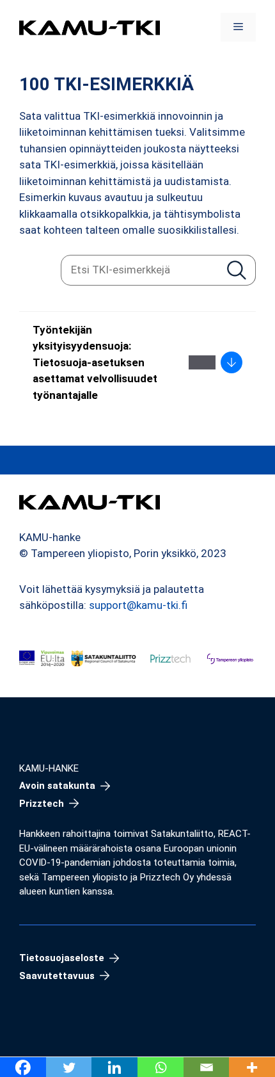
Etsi (236, 269)
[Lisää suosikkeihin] (202, 362)
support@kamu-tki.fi (138, 605)
